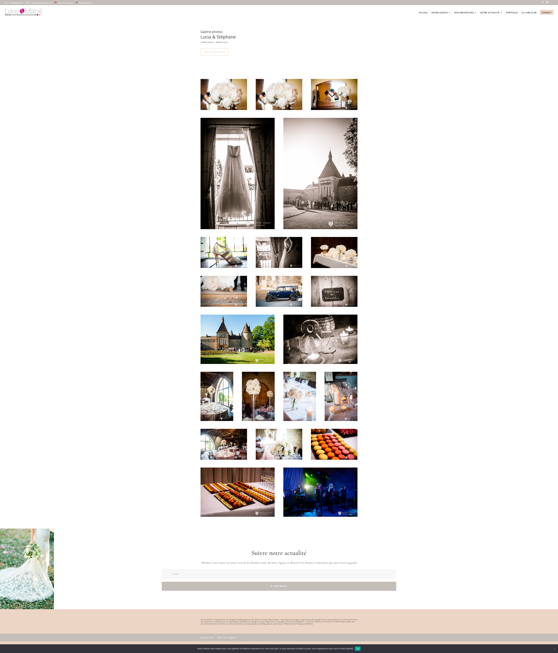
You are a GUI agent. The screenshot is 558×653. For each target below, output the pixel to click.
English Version (85, 3)
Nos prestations (464, 13)
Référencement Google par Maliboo (298, 624)
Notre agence (440, 13)
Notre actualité (489, 13)
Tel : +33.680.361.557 (13, 3)
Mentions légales (227, 637)
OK (357, 648)
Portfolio (512, 13)
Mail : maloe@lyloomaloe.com (39, 3)
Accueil (423, 13)
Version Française (65, 3)
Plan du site (207, 637)
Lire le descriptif (214, 52)
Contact (546, 13)
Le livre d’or (529, 13)
